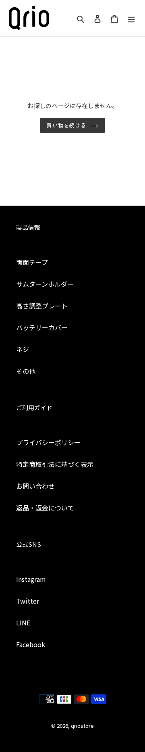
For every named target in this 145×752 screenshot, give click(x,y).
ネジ (22, 349)
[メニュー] (131, 18)
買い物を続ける (66, 125)
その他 (25, 371)
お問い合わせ (35, 486)
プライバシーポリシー (48, 442)
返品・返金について (45, 507)
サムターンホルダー (45, 284)
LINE (23, 622)
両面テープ (32, 262)
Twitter (27, 601)
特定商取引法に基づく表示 (54, 464)
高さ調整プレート (42, 305)
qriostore (82, 725)
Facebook (30, 644)
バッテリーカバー (42, 327)
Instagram (31, 579)
